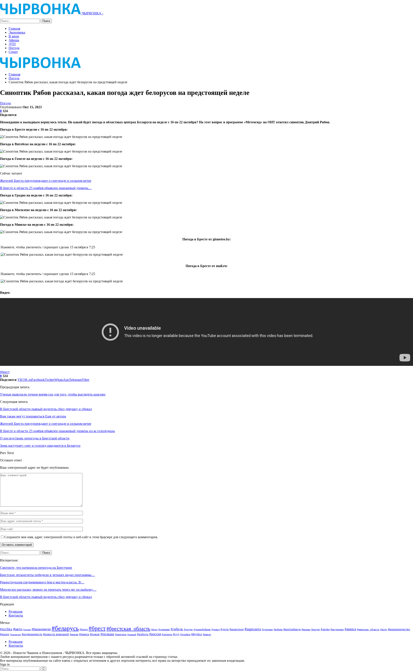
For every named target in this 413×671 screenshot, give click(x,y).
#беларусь (65, 628)
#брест (5, 372)
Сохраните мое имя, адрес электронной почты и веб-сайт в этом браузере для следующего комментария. (81, 537)
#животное (237, 629)
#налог (4, 634)
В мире (14, 36)
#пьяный (131, 634)
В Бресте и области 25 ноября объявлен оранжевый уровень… (46, 188)
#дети (224, 629)
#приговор (120, 634)
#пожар (95, 634)
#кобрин (278, 629)
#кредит (315, 629)
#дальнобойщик (202, 629)
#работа (142, 634)
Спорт (13, 52)
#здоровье (267, 629)
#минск (350, 629)
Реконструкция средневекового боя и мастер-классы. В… (42, 582)
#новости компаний (56, 634)
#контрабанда (292, 629)
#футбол (196, 634)
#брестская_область (128, 628)
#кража (306, 629)
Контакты (16, 615)
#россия (155, 634)
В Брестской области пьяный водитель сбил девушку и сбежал (46, 409)
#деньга (215, 629)
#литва (325, 629)
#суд (176, 634)
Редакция (15, 611)
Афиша (14, 40)
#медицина (337, 629)
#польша (107, 634)
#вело (154, 629)
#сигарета (167, 634)
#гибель (177, 629)
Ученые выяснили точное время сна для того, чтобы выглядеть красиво (52, 394)
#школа (207, 634)
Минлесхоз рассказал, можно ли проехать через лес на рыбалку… (48, 589)
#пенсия (74, 634)
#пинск (84, 634)
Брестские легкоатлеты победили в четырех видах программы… (47, 575)
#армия (27, 629)
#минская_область (368, 629)
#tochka (6, 629)
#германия (164, 629)
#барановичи (41, 629)
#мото (383, 629)
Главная (14, 28)
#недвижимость (32, 634)
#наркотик (15, 634)
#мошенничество (399, 629)
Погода (14, 48)
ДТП (12, 44)
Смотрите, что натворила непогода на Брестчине (36, 567)
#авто (17, 629)
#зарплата (253, 629)
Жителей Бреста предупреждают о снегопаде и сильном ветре (45, 180)
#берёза (84, 629)
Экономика (17, 32)
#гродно (188, 629)
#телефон (185, 634)
